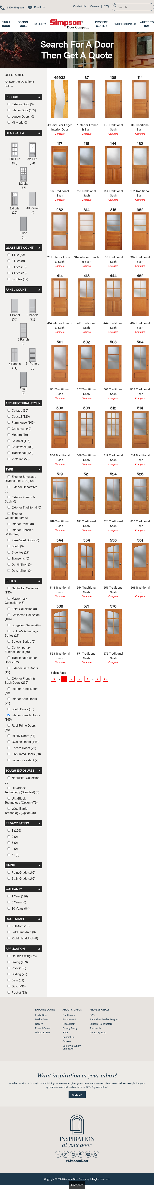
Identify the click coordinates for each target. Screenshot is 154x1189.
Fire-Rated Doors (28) (26, 754)
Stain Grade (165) (23, 878)
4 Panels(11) (15, 366)
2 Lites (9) (18, 261)
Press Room (69, 1023)
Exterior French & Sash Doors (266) (20, 680)
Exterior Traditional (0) (26, 507)
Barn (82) (17, 980)
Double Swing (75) (24, 956)
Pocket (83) (19, 992)
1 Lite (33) (18, 255)
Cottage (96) (19, 410)
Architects (95, 1028)
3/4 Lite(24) (32, 161)
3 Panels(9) (23, 341)
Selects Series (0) (23, 641)
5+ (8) (15, 855)
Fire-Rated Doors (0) (25, 540)
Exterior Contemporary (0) (16, 515)
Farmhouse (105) (23, 422)
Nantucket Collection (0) (22, 780)
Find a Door (41, 1015)
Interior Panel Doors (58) (21, 691)
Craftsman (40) (21, 428)
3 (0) (14, 842)
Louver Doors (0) (22, 116)
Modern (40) (19, 434)
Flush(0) (23, 235)
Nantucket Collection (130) (22, 590)
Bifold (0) (17, 546)
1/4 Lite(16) (15, 210)
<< (53, 678)
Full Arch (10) (20, 926)
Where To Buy (42, 1032)
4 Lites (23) (18, 273)
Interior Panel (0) (22, 524)
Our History (69, 1015)
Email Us (39, 7)
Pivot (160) (18, 968)
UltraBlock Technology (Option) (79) (21, 800)
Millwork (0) (19, 122)
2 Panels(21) (32, 317)
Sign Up (77, 1094)
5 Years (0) (18, 902)
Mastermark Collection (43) (16, 600)
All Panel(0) (32, 210)
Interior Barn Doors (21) (21, 701)
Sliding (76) (19, 974)
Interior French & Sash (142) (19, 532)
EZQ (106, 6)
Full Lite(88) (14, 161)
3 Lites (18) (18, 267)
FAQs (65, 1032)
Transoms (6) (20, 558)
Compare (60, 133)
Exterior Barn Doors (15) (21, 670)
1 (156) (16, 830)
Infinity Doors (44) (23, 735)
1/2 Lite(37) (23, 185)
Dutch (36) (18, 986)
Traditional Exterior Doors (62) (21, 660)
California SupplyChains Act (72, 1047)
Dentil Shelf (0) (21, 564)
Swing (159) (19, 962)
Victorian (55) (20, 459)
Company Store (98, 1032)
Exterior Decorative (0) (21, 489)
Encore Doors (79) (23, 748)
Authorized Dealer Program (104, 1019)
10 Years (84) (20, 908)
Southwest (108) (22, 447)
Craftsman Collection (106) (22, 617)
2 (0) (14, 836)
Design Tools (41, 1019)
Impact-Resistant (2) (24, 760)
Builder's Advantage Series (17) (21, 633)
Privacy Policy (70, 1028)
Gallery (40, 24)
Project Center (43, 1028)
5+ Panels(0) (32, 365)
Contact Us (79, 6)
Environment (69, 1019)
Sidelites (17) (20, 552)
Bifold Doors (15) (22, 709)
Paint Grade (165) (23, 872)
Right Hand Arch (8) (24, 938)
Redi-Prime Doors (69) (20, 727)
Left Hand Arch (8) (23, 932)
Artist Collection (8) (24, 609)
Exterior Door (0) (22, 104)
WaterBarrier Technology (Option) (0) (20, 810)
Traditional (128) (22, 453)
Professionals (125, 24)
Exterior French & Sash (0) (20, 499)
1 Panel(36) (15, 317)
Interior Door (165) (23, 110)
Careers (94, 6)
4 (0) (14, 848)
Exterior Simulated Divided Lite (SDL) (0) (20, 478)
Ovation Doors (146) (24, 741)
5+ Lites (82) (19, 279)
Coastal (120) (20, 416)
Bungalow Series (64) (26, 625)
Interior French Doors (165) (22, 717)
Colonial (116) (20, 441)
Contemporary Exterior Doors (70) (18, 649)
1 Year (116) (19, 896)
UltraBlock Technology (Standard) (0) (22, 790)
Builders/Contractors (101, 1023)
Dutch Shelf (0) (21, 570)
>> (105, 678)
